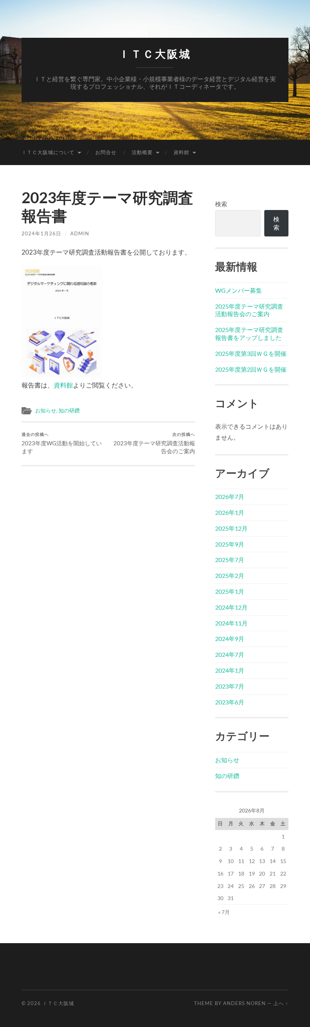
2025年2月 (229, 575)
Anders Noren (244, 1003)
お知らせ (45, 411)
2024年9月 (229, 638)
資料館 (181, 152)
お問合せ (105, 152)
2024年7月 (229, 654)
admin (79, 233)
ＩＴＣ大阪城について (48, 152)
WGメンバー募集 (238, 290)
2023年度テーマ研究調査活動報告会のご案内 (154, 443)
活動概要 (142, 152)
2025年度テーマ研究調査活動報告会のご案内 (249, 310)
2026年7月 (229, 496)
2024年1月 (229, 670)
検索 (221, 203)
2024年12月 (231, 607)
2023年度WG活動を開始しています (62, 443)
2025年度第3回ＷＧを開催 (251, 353)
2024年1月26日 (41, 233)
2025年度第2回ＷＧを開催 (251, 369)
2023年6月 (229, 702)
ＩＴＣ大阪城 (155, 54)
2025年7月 (229, 559)
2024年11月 (231, 623)
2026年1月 (229, 512)
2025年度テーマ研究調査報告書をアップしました (249, 333)
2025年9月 (229, 544)
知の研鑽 (69, 411)
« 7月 (224, 912)
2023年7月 (229, 686)
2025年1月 (229, 591)
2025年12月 (231, 528)
